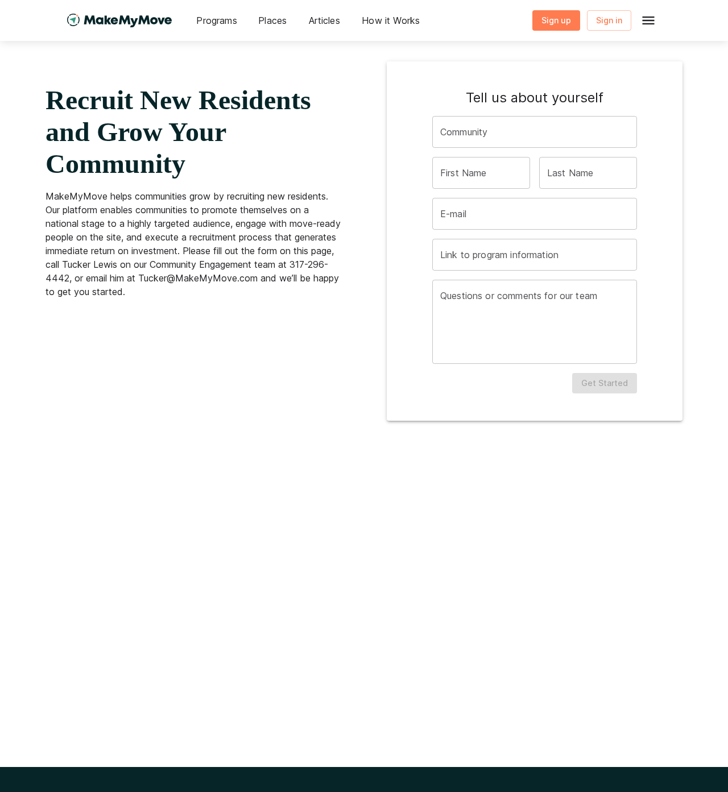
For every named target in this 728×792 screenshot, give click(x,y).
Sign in (609, 20)
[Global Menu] (648, 20)
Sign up (556, 20)
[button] (216, 20)
